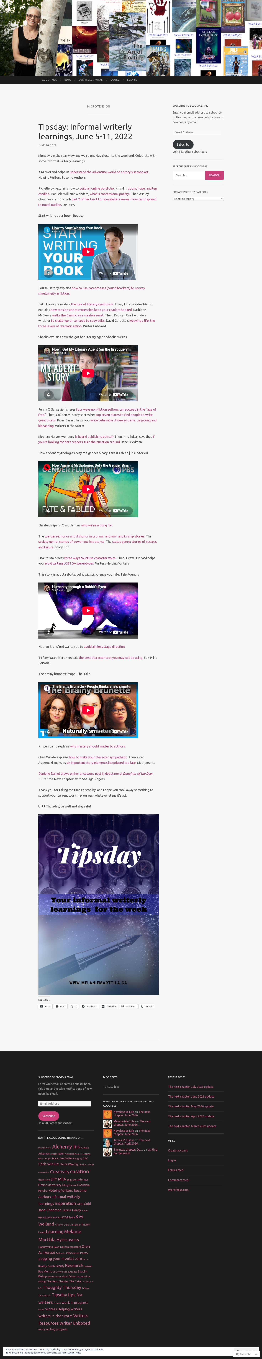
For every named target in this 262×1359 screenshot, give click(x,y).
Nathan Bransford (70, 1246)
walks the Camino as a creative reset (78, 315)
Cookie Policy (74, 1353)
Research (74, 1265)
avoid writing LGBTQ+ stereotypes (69, 563)
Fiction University (49, 1185)
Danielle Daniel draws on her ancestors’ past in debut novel (95, 773)
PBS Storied (72, 1253)
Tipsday (59, 1294)
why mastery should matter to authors (97, 746)
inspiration (65, 1203)
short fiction (69, 1276)
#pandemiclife (45, 1148)
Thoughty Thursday (62, 1287)
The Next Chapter (57, 1281)
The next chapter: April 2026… (132, 1141)
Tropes (57, 1303)
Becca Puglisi (45, 1158)
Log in (172, 1160)
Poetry (84, 1252)
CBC (85, 1158)
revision (88, 1266)
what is (95, 194)
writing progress (57, 1329)
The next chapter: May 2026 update (191, 1106)
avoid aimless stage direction (104, 646)
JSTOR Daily (67, 1217)
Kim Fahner (75, 1224)
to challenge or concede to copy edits (77, 320)
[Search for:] (198, 175)
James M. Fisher (124, 1140)
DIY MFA (58, 1179)
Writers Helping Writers (63, 1309)
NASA (56, 1247)
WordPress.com (178, 1189)
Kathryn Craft (62, 1224)
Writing (41, 1329)
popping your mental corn (60, 1258)
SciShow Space (69, 1272)
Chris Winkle (48, 1164)
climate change (86, 1164)
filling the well (70, 1185)
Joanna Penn (53, 1217)
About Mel (49, 79)
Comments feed (178, 1180)
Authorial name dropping (77, 1154)
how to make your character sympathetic (98, 757)
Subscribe (183, 144)
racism (86, 1259)
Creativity (59, 1171)
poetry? (124, 194)
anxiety (53, 1154)
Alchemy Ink (66, 1147)
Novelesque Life (124, 1111)
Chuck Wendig (69, 1164)
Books (115, 79)
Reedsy (60, 1266)
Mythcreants (67, 1240)
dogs (69, 1179)
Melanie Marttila (124, 1121)
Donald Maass (80, 1179)
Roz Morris (45, 1271)
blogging (77, 1158)
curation (79, 1171)
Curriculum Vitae (91, 79)
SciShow (57, 1271)
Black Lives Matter (62, 1158)
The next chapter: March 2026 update (192, 1126)
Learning (54, 1231)
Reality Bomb (46, 1266)
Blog (68, 79)
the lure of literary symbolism (92, 304)
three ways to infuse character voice (90, 558)
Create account (178, 1150)
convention (43, 1172)
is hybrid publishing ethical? (94, 436)
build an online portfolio (96, 188)
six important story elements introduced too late (101, 762)
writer (41, 1309)
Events (132, 79)
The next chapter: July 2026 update (190, 1086)
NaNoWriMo (45, 1246)
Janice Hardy (71, 1210)
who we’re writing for (96, 525)
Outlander (60, 1253)
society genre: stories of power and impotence (71, 541)
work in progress (75, 1303)
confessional (110, 194)
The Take (75, 1281)
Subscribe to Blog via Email (190, 105)
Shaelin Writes (54, 1277)
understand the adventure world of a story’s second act (109, 172)
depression (44, 1179)
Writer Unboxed (74, 1323)
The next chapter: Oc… (128, 1149)
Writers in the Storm (55, 1316)
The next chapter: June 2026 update (191, 1096)
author (60, 1153)
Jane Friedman (49, 1210)
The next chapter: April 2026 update (191, 1116)
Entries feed (175, 1170)
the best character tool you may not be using (110, 657)
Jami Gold (84, 1203)
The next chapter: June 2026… (132, 1113)
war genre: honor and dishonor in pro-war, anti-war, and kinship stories (94, 536)
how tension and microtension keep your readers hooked (91, 309)
